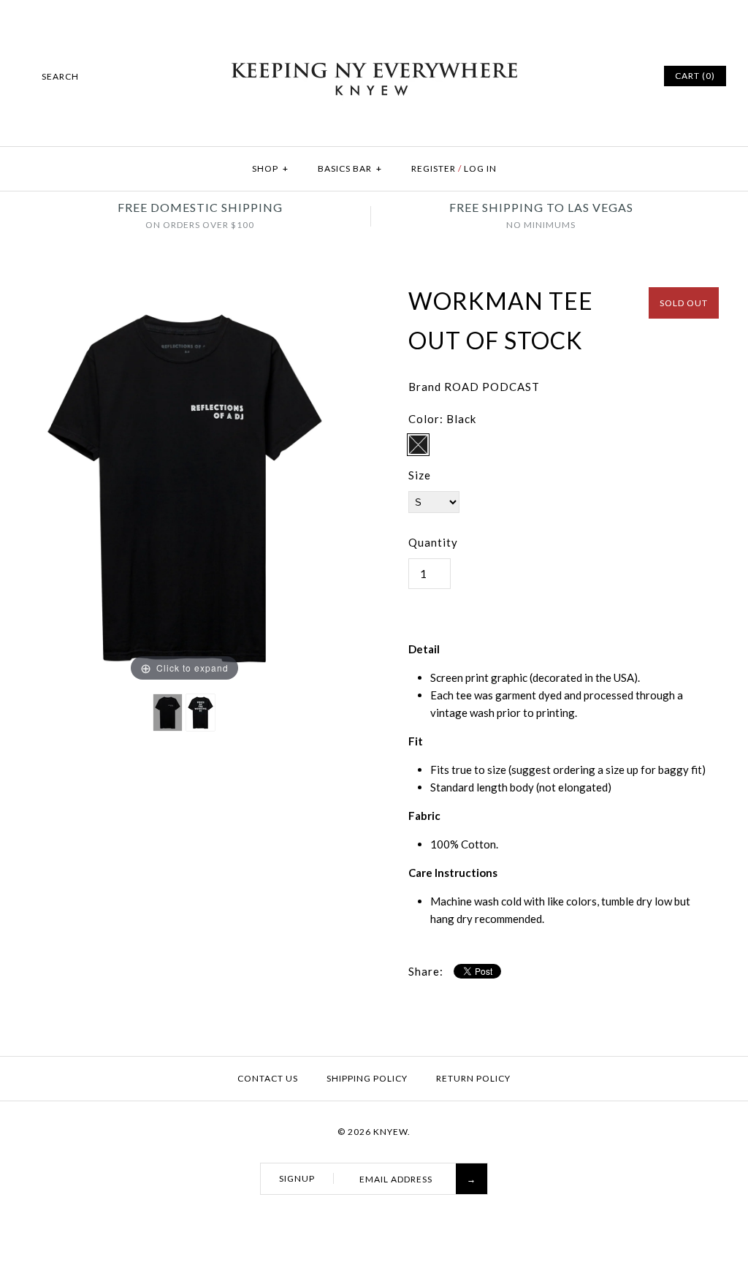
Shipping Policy (367, 1078)
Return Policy (473, 1078)
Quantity (433, 542)
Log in (480, 168)
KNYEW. (392, 1131)
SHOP (270, 168)
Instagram (595, 76)
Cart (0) (695, 75)
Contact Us (267, 1078)
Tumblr (632, 76)
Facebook (559, 76)
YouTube (614, 76)
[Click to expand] (184, 484)
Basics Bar (350, 168)
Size (419, 475)
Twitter (577, 76)
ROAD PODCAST (492, 386)
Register (433, 168)
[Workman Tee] (167, 712)
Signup (297, 1178)
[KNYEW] (374, 38)
